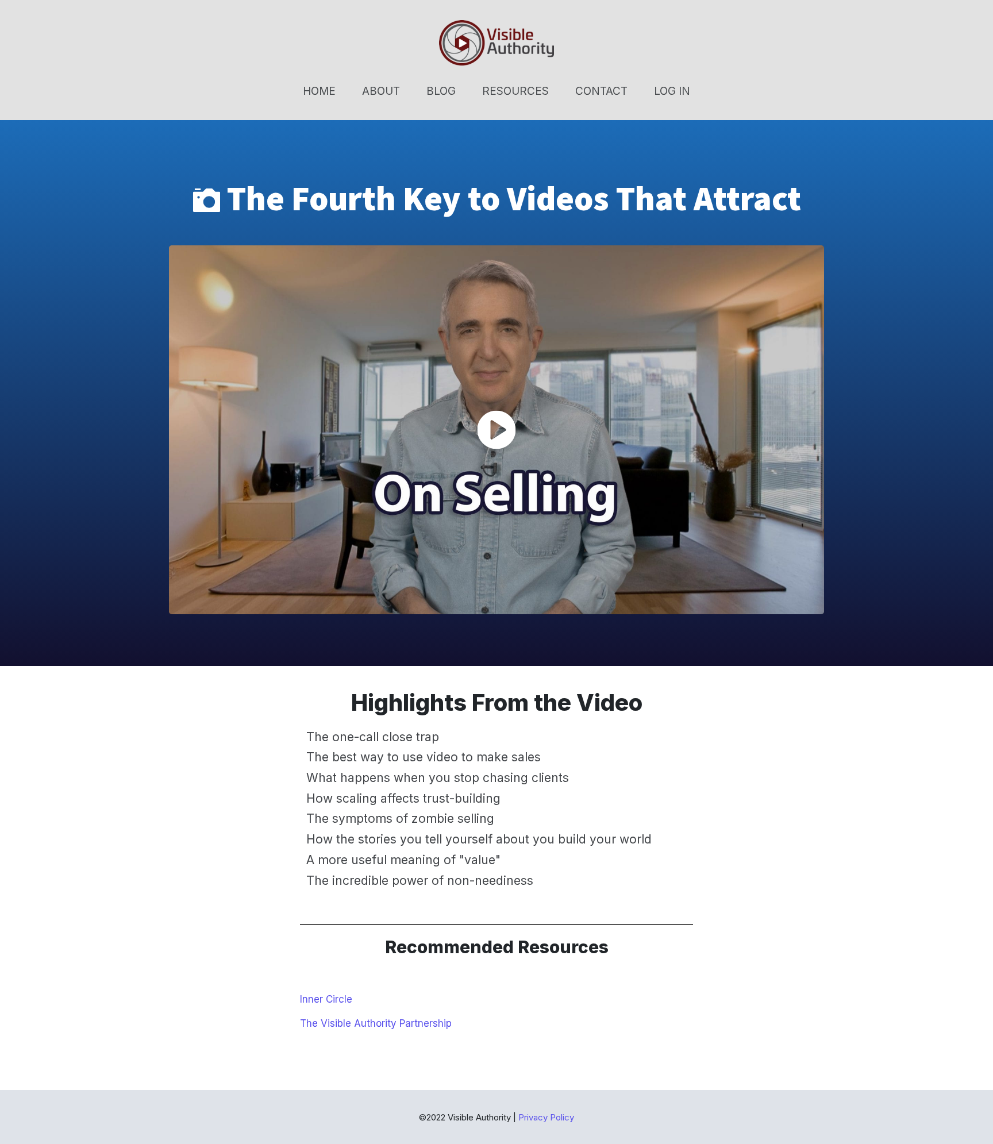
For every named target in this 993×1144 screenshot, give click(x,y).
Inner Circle (326, 999)
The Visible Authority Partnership (376, 1023)
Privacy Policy (546, 1117)
